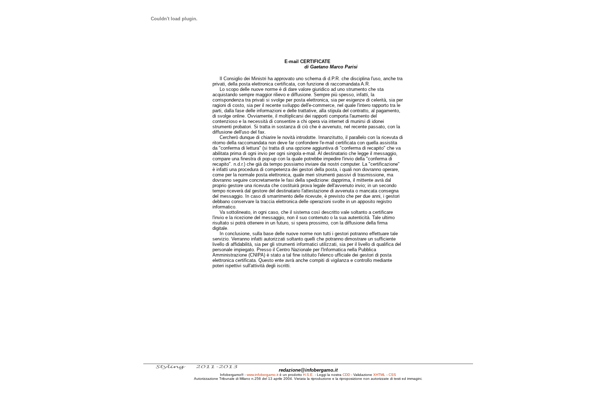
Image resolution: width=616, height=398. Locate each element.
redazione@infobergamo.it (308, 370)
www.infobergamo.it (262, 375)
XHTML (379, 375)
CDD (346, 375)
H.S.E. (308, 375)
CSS (392, 375)
